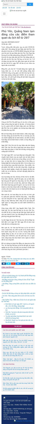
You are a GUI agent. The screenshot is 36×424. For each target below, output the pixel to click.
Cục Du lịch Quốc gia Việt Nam (11, 27)
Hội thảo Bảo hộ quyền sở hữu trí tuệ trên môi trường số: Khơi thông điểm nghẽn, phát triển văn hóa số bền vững (18, 347)
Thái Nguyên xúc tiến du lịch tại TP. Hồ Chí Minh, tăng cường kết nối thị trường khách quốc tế (18, 368)
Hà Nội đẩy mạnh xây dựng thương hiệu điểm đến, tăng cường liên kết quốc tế (18, 378)
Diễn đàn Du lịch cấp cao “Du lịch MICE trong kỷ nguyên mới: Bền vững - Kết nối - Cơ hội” (18, 341)
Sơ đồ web (11, 7)
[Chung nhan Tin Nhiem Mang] (23, 421)
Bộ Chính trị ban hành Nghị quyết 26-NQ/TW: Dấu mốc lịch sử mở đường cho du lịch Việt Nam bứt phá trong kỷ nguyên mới (18, 335)
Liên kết (4, 7)
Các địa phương (26, 27)
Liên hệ (18, 7)
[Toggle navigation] (4, 14)
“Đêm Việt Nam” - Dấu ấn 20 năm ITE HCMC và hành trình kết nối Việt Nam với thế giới (18, 359)
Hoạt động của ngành (9, 24)
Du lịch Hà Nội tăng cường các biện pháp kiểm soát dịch (18, 293)
